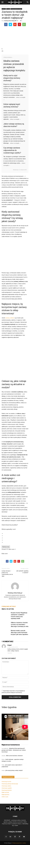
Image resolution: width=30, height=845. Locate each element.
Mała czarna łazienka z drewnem (14, 755)
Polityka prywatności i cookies (19, 843)
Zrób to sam (5, 796)
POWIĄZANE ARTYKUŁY (9, 606)
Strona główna (5, 6)
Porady (8, 8)
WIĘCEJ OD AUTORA (8, 609)
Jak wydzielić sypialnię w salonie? (22, 571)
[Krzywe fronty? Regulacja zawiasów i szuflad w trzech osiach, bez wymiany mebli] (6, 615)
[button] (27, 2)
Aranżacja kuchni (6, 781)
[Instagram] (15, 836)
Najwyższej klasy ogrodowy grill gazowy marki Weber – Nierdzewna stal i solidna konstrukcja (14, 750)
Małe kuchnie (5, 792)
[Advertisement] (15, 255)
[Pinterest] (19, 836)
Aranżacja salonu (6, 786)
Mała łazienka (5, 794)
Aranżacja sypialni (7, 788)
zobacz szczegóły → (15, 119)
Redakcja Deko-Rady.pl (9, 20)
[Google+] (10, 836)
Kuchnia (12, 6)
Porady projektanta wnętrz (16, 8)
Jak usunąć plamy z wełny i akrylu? (14, 770)
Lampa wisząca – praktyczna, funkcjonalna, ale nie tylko (7, 573)
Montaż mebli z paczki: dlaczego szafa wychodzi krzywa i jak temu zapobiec (19, 632)
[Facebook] (6, 836)
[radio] (15, 533)
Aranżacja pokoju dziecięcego (10, 783)
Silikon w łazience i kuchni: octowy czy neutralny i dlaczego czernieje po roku (19, 624)
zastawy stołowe (9, 318)
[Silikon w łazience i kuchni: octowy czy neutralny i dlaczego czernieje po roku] (6, 624)
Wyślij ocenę (5, 547)
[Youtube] (24, 836)
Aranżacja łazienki (7, 790)
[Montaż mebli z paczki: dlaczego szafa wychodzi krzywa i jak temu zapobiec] (6, 632)
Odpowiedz (10, 653)
